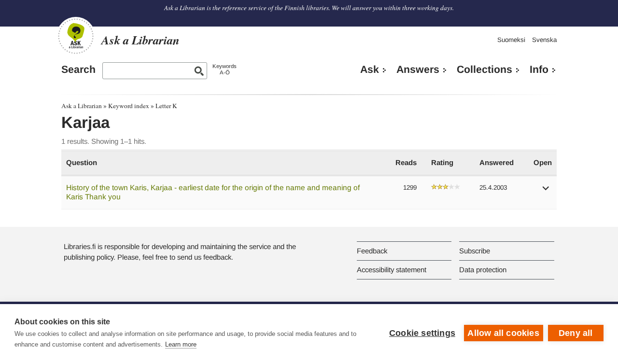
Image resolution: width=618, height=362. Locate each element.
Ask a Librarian (81, 105)
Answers (417, 69)
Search (78, 69)
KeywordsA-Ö (224, 69)
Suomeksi (511, 39)
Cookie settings (422, 333)
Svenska (544, 39)
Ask (369, 69)
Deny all (576, 333)
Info (539, 69)
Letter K (166, 105)
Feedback (372, 251)
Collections (484, 69)
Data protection (482, 269)
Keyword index (128, 105)
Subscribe (474, 251)
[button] (546, 191)
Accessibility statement (391, 269)
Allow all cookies (503, 333)
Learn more (181, 344)
